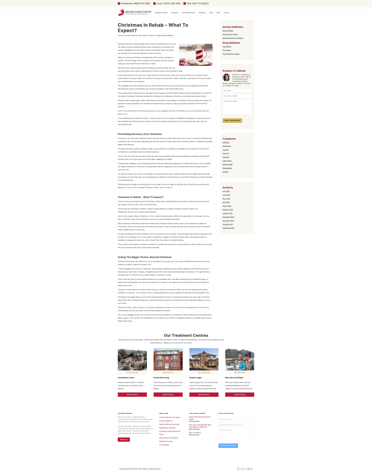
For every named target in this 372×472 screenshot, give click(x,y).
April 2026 (226, 202)
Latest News (161, 35)
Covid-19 (226, 153)
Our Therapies (164, 445)
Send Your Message (232, 120)
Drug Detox (227, 50)
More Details (132, 394)
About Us (123, 439)
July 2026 (226, 191)
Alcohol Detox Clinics (230, 34)
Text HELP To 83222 (198, 3)
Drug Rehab (227, 46)
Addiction (226, 142)
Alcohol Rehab (228, 31)
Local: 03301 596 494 (168, 3)
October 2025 (228, 224)
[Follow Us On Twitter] (245, 469)
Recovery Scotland (234, 377)
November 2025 (228, 221)
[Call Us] (238, 469)
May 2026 (226, 199)
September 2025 (229, 228)
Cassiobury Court (126, 377)
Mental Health (228, 164)
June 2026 (226, 195)
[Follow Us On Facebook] (248, 469)
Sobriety (170, 35)
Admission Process (166, 441)
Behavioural (227, 146)
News (218, 12)
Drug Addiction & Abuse (231, 54)
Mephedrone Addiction (167, 428)
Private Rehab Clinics (188, 12)
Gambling (226, 157)
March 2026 (227, 206)
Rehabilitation (227, 168)
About (211, 12)
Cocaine (225, 150)
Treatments (174, 12)
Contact (226, 12)
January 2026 (227, 213)
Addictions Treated (161, 12)
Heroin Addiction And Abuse (169, 424)
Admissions (202, 12)
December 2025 (228, 217)
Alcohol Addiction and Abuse (233, 38)
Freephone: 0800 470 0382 (135, 3)
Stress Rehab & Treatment (168, 438)
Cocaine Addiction (165, 421)
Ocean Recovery (161, 377)
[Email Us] (242, 469)
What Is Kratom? (195, 433)
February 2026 (228, 210)
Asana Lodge (195, 377)
